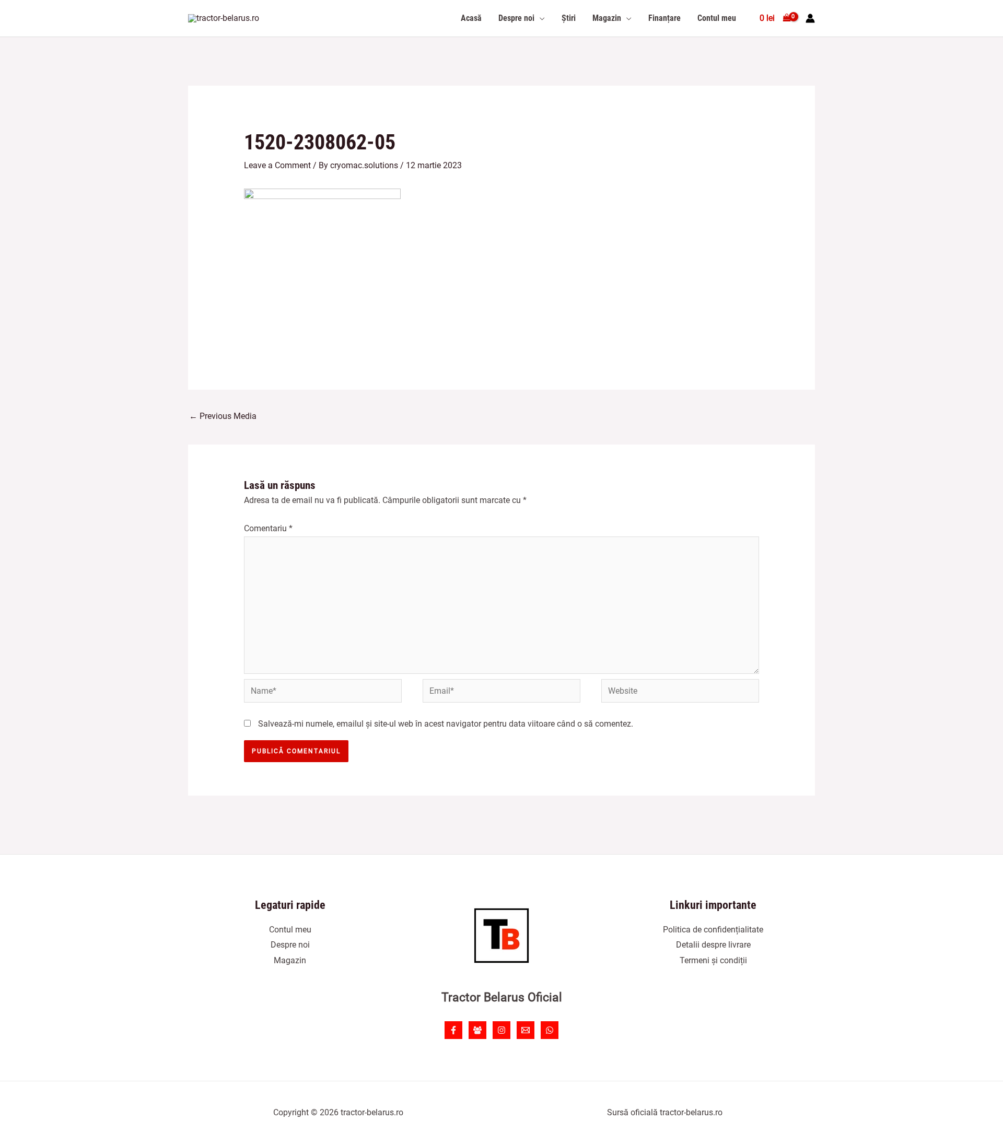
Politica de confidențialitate (713, 930)
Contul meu (290, 930)
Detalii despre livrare (713, 945)
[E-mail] (525, 1030)
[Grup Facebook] (477, 1030)
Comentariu (268, 528)
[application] (539, 18)
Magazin (290, 960)
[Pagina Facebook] (453, 1030)
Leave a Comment (277, 165)
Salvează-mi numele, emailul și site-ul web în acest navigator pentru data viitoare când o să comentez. (445, 724)
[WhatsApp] (549, 1030)
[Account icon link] (810, 18)
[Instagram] (501, 1030)
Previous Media (222, 416)
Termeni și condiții (713, 960)
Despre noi (290, 945)
